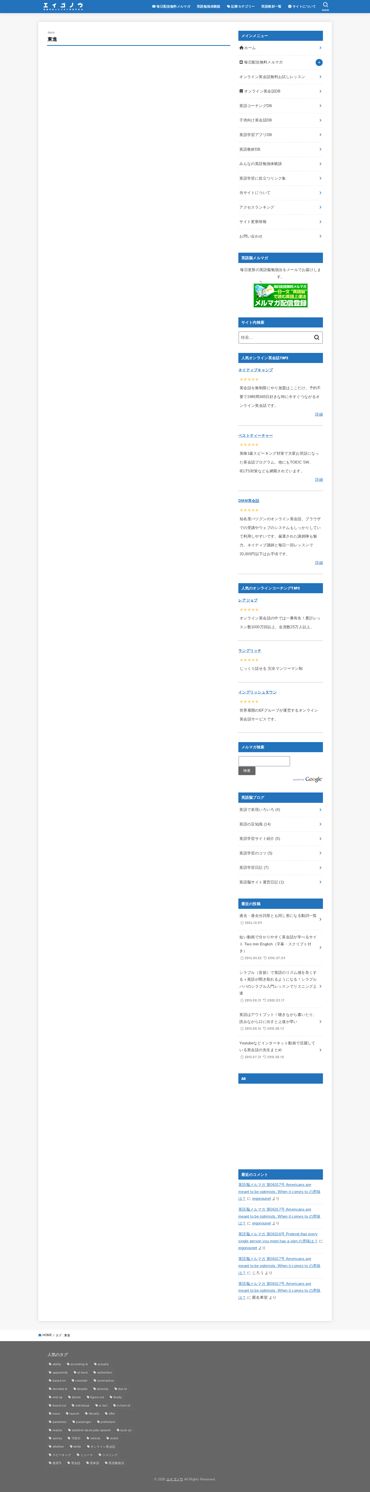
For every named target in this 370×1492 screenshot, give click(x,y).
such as (125, 1430)
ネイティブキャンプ (255, 370)
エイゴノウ (174, 1479)
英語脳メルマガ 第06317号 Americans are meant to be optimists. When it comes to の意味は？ (279, 1192)
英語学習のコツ (255, 853)
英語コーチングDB (255, 106)
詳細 (319, 414)
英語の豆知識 (255, 824)
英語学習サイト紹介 (259, 839)
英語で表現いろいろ (259, 810)
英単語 (94, 1463)
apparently (60, 1372)
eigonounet (261, 1199)
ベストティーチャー (255, 436)
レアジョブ (248, 600)
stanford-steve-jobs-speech (91, 1430)
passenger (83, 1422)
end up (58, 1397)
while (77, 1446)
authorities (104, 1372)
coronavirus (105, 1380)
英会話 (76, 1463)
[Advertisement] (280, 1122)
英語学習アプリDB (255, 135)
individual (83, 1405)
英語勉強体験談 (208, 6)
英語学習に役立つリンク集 (262, 178)
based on (59, 1380)
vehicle (95, 1438)
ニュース (87, 1455)
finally (118, 1397)
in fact (103, 1405)
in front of (123, 1405)
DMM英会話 (249, 501)
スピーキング (62, 1455)
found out (59, 1405)
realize (57, 1430)
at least (82, 1372)
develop (102, 1389)
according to (79, 1364)
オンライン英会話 (103, 1446)
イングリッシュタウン (257, 692)
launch (74, 1413)
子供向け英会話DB (255, 120)
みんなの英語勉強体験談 (260, 164)
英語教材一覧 (271, 6)
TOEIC (76, 1438)
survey (57, 1438)
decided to (60, 1389)
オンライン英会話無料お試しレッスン (272, 77)
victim (114, 1438)
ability (57, 1364)
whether (58, 1446)
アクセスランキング (256, 207)
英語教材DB (249, 149)
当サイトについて (254, 193)
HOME (47, 1335)
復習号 (57, 1463)
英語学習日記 (254, 868)
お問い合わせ (251, 236)
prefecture (108, 1422)
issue (56, 1413)
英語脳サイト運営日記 (261, 882)
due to (122, 1389)
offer (112, 1413)
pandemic (60, 1422)
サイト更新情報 (253, 222)
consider (81, 1380)
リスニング (110, 1455)
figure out (97, 1397)
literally (94, 1413)
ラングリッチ (250, 651)
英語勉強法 (116, 1463)
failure (76, 1397)
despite (82, 1389)
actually (103, 1364)
